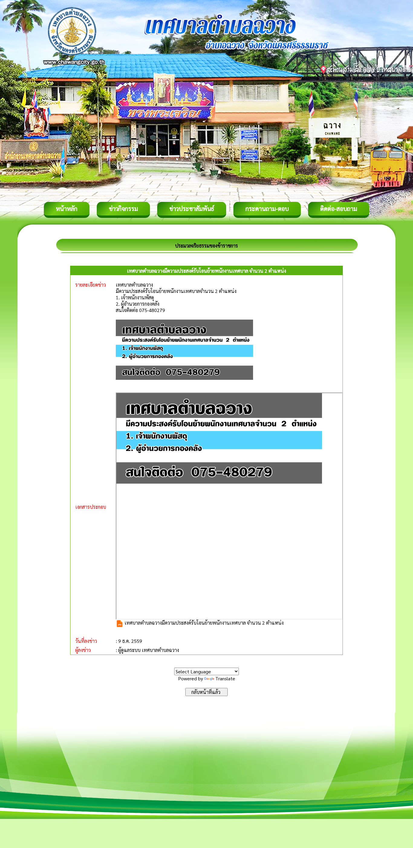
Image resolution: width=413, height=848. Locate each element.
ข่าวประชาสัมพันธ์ (191, 208)
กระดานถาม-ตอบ (267, 208)
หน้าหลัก (66, 208)
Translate (225, 678)
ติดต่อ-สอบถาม (338, 208)
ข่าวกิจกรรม (123, 208)
